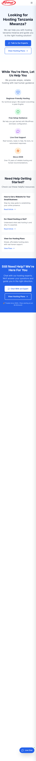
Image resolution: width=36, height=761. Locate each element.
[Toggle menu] (32, 2)
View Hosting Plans (16, 51)
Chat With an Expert (19, 289)
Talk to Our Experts (19, 43)
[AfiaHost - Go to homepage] (9, 3)
